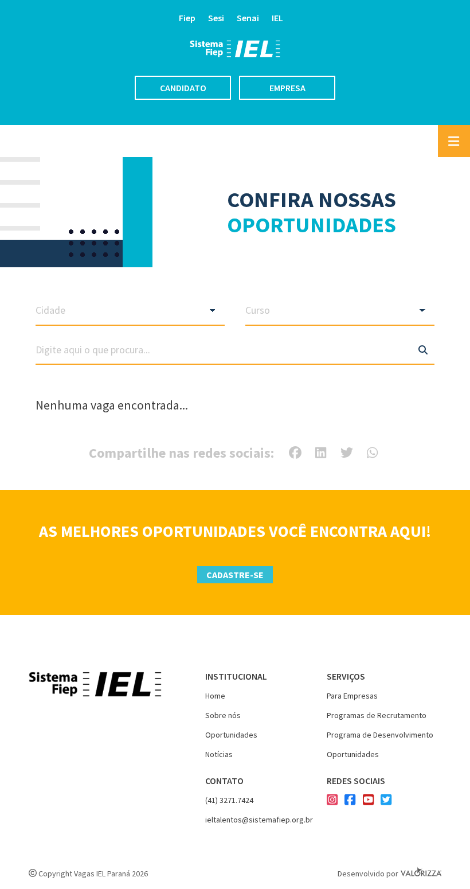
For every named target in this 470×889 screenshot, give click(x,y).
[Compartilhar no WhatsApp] (372, 452)
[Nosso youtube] (368, 800)
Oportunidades (231, 735)
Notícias (219, 754)
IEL (277, 18)
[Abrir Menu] (454, 141)
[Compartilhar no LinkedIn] (321, 452)
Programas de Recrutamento (376, 715)
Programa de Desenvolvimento (380, 735)
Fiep (187, 18)
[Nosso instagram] (332, 800)
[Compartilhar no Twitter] (347, 452)
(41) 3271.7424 (229, 800)
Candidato (183, 87)
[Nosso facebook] (349, 800)
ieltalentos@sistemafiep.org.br (259, 819)
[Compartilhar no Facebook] (295, 452)
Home (215, 696)
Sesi (216, 18)
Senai (248, 18)
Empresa (287, 87)
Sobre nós (223, 715)
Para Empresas (352, 696)
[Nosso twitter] (386, 800)
